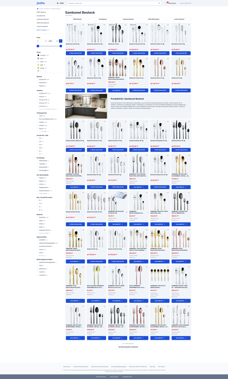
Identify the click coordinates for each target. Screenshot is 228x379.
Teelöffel (43, 164)
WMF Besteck (41, 12)
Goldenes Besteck (43, 19)
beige (43, 68)
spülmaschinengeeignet (48, 243)
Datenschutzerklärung (80, 366)
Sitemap (152, 366)
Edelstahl (43, 217)
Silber (42, 220)
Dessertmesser (45, 191)
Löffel (42, 184)
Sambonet (44, 79)
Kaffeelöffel (44, 161)
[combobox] (114, 3)
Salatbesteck (44, 187)
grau (43, 58)
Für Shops (161, 366)
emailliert (43, 240)
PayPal (43, 122)
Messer (42, 181)
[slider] (38, 46)
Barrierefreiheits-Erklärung (138, 366)
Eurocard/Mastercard (48, 119)
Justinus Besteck (42, 26)
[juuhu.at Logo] (44, 3)
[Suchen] (159, 3)
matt (41, 253)
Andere (43, 125)
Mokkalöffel (44, 167)
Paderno (42, 86)
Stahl (42, 227)
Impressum (67, 366)
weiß (43, 62)
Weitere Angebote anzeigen (128, 347)
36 (41, 148)
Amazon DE (44, 100)
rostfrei (42, 272)
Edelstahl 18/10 (45, 230)
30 (41, 145)
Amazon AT (44, 103)
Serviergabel (44, 170)
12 (41, 203)
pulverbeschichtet (46, 246)
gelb (42, 65)
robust (42, 249)
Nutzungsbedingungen (118, 366)
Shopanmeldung (101, 376)
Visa (42, 116)
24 (41, 141)
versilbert (43, 275)
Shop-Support (114, 376)
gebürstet (43, 269)
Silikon (42, 224)
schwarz (44, 55)
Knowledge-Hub (127, 376)
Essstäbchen (41, 16)
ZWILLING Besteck (43, 23)
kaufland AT (44, 93)
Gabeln (42, 178)
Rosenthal (43, 82)
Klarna (42, 128)
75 (41, 138)
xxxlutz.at (43, 106)
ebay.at (43, 96)
